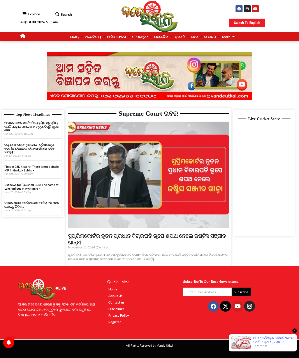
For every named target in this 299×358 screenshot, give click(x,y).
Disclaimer (116, 309)
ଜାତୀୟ (74, 37)
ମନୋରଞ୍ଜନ (140, 37)
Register (114, 322)
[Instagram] (247, 8)
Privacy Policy (118, 315)
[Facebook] (239, 8)
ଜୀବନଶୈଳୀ (161, 37)
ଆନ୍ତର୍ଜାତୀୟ (93, 37)
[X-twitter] (225, 306)
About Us (115, 296)
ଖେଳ (194, 37)
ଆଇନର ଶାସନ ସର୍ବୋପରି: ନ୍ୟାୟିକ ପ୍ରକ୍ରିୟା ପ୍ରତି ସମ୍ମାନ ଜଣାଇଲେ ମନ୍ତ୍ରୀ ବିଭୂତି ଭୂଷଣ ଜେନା (31, 126)
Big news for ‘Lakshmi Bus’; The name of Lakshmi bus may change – (31, 186)
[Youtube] (255, 8)
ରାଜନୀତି (180, 37)
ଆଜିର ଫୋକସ (116, 37)
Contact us (116, 302)
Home (112, 289)
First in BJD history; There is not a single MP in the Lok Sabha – (31, 168)
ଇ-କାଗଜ (210, 37)
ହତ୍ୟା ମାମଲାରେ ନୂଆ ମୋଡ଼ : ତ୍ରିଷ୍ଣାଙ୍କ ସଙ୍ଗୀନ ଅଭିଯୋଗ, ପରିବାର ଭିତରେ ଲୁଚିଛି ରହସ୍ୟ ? (29, 148)
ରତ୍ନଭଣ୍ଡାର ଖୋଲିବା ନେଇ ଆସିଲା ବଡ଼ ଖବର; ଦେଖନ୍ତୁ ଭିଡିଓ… (32, 204)
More (226, 37)
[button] (57, 14)
